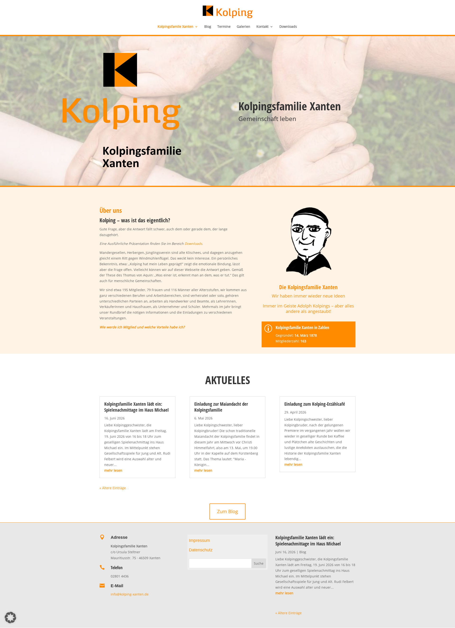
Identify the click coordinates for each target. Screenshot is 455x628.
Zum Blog (227, 511)
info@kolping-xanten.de (130, 594)
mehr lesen (113, 470)
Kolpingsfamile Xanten (175, 27)
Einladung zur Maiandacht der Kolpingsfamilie (221, 407)
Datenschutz (201, 550)
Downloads (288, 27)
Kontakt (262, 27)
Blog (207, 27)
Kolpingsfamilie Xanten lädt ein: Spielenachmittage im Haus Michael (136, 407)
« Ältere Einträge (113, 488)
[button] (10, 617)
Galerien (243, 27)
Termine (224, 27)
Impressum (199, 540)
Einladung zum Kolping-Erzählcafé (314, 404)
